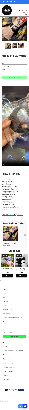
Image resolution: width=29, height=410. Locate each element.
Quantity (3, 69)
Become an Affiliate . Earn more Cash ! (13, 350)
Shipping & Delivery (8, 371)
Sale (4, 297)
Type (3, 63)
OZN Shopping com (16, 395)
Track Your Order (7, 309)
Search (5, 305)
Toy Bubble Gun (7, 268)
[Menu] (26, 10)
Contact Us (6, 379)
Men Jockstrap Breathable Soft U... (21, 269)
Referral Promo (7, 313)
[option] (8, 45)
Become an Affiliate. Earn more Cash (12, 317)
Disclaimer (6, 375)
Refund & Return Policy (9, 367)
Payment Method (7, 359)
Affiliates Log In (7, 321)
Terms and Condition (8, 363)
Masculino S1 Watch (9, 243)
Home (4, 293)
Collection (5, 301)
